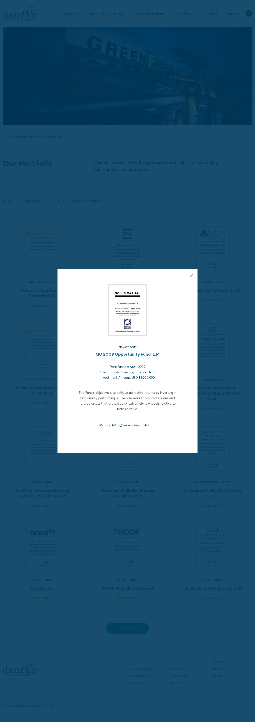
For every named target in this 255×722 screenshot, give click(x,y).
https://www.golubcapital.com (134, 425)
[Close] (192, 275)
